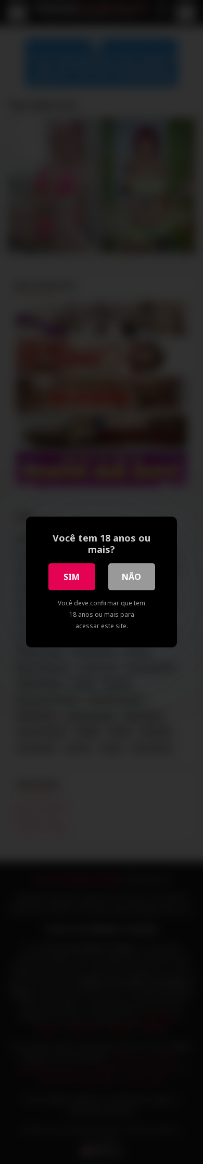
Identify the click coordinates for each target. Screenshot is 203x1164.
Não (131, 577)
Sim (72, 577)
